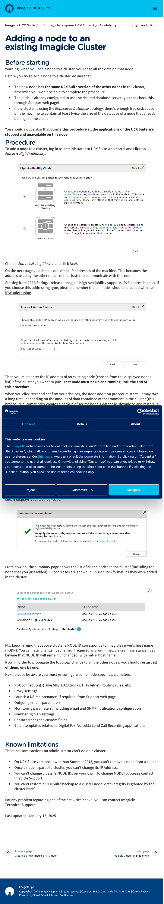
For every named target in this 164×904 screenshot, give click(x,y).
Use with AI (145, 25)
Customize (80, 490)
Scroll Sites (39, 895)
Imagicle (18, 446)
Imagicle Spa (26, 887)
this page (45, 456)
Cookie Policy (140, 891)
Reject (30, 490)
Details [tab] (82, 424)
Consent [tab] (28, 424)
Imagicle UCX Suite (33, 8)
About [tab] (135, 424)
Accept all (134, 490)
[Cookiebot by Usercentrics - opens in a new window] (140, 411)
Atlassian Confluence (61, 895)
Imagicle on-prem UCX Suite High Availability (82, 25)
